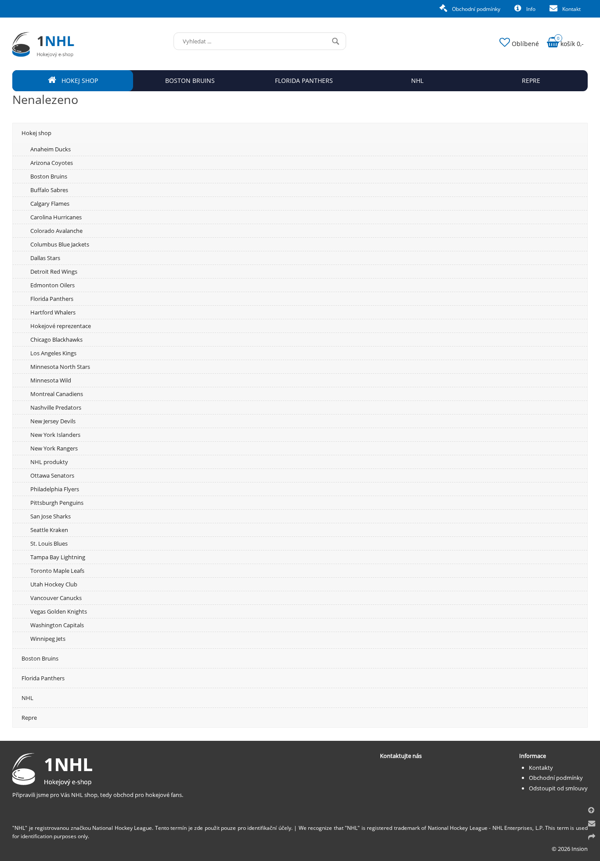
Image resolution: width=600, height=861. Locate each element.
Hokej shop (36, 133)
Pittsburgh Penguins (56, 503)
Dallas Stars (45, 258)
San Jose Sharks (50, 516)
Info (530, 9)
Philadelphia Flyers (54, 489)
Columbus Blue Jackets (59, 244)
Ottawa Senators (52, 475)
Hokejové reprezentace (60, 326)
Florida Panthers (51, 299)
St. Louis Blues (49, 543)
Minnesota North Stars (60, 367)
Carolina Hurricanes (56, 217)
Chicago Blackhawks (56, 339)
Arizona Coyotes (51, 163)
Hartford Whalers (53, 312)
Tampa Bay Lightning (57, 557)
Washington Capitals (57, 625)
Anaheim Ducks (50, 149)
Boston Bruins (48, 176)
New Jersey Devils (53, 421)
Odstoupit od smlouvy (558, 788)
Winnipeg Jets (47, 639)
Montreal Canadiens (56, 394)
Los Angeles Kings (53, 353)
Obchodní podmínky (475, 9)
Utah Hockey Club (53, 584)
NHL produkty (49, 462)
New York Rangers (54, 448)
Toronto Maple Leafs (57, 571)
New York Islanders (55, 435)
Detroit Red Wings (53, 271)
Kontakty (541, 768)
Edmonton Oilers (52, 285)
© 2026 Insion (570, 849)
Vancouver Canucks (56, 598)
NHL (27, 698)
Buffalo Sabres (49, 190)
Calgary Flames (49, 203)
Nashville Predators (55, 407)
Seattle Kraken (49, 530)
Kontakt (571, 9)
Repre (29, 718)
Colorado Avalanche (56, 231)
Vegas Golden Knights (58, 611)
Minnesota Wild (50, 380)
